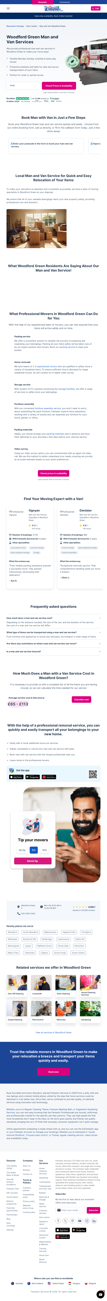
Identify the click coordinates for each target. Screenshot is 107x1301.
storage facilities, (66, 389)
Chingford (86, 932)
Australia (19, 1283)
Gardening (43, 1178)
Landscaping (44, 1182)
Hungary (76, 1283)
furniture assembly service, (48, 408)
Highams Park (69, 932)
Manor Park (13, 953)
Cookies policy (29, 1212)
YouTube (79, 1221)
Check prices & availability (53, 473)
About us (26, 1166)
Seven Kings (60, 953)
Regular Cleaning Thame (37, 1109)
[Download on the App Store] (16, 777)
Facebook (58, 1221)
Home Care (44, 1255)
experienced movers (47, 366)
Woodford (12, 932)
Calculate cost (81, 699)
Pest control (44, 1217)
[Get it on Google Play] (32, 777)
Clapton (44, 953)
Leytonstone (63, 939)
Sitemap (10, 1230)
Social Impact (12, 1197)
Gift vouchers (12, 1193)
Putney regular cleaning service (67, 1135)
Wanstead (12, 939)
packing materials (55, 433)
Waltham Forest (44, 946)
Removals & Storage (15, 26)
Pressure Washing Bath (61, 1109)
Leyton (28, 946)
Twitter (65, 1221)
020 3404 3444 (28, 913)
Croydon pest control (36, 1135)
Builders (42, 1193)
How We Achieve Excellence (11, 1182)
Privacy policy (29, 1201)
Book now (53, 1072)
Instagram (87, 1221)
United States (58, 1283)
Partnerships (12, 1215)
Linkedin (94, 1221)
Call (97, 8)
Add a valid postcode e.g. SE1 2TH (21, 99)
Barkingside (13, 946)
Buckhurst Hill (29, 939)
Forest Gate (63, 946)
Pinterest (72, 1221)
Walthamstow (50, 932)
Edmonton (79, 946)
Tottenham (30, 953)
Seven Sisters (78, 953)
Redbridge (47, 939)
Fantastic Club (13, 1189)
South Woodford (30, 932)
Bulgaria (92, 1283)
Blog (8, 1219)
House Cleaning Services (43, 1171)
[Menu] (9, 8)
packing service (67, 347)
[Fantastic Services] (53, 8)
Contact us (27, 1174)
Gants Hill (80, 939)
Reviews (26, 1170)
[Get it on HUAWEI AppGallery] (49, 777)
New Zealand (37, 1283)
